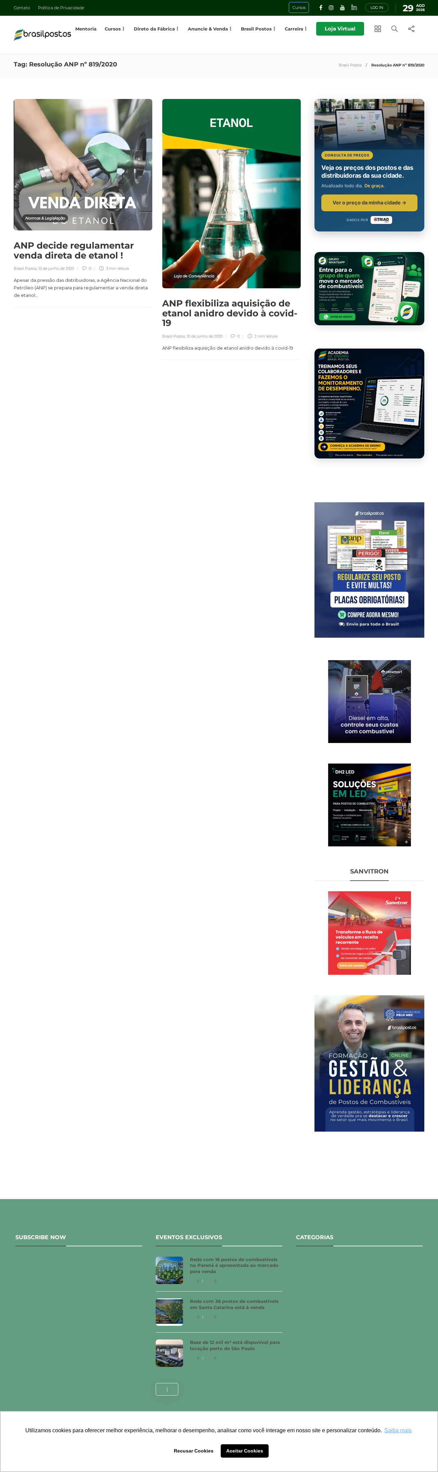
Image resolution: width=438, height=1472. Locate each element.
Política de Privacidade (61, 7)
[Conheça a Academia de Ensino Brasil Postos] (369, 403)
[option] (219, 1315)
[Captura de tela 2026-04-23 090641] (369, 932)
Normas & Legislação (45, 218)
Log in (377, 7)
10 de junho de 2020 (204, 336)
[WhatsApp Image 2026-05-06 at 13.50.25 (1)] (369, 804)
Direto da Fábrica (154, 29)
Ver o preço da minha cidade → (370, 202)
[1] (369, 701)
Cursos (113, 29)
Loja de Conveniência (194, 276)
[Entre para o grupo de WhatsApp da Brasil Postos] (369, 288)
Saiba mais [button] (398, 1430)
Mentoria (85, 29)
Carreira (294, 29)
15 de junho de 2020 (56, 268)
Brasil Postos (350, 65)
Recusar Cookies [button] (194, 1451)
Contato (22, 7)
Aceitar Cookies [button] (244, 1451)
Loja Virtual (340, 28)
